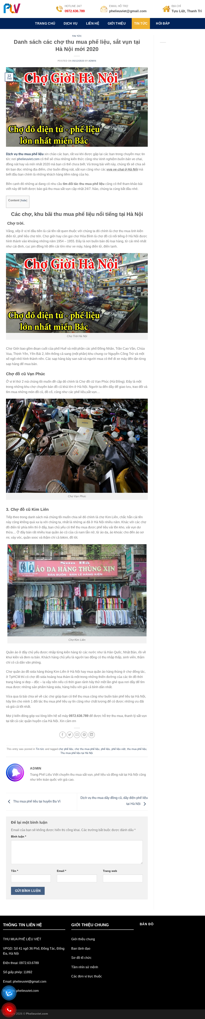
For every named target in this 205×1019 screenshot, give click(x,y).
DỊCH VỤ (70, 23)
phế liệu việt (119, 749)
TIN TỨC (141, 23)
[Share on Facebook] (62, 735)
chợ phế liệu (66, 749)
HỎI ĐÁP (163, 23)
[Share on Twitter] (69, 735)
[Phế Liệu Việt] (16, 9)
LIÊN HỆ (92, 23)
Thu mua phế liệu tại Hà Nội (76, 753)
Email (61, 870)
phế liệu (105, 749)
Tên (14, 870)
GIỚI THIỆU (117, 23)
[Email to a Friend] (77, 735)
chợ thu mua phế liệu (87, 749)
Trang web (110, 870)
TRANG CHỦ (45, 23)
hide (23, 200)
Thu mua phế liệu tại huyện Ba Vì (36, 801)
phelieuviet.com (28, 159)
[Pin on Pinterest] (84, 735)
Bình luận (18, 836)
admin (92, 61)
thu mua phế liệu (136, 749)
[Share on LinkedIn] (91, 735)
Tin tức (77, 36)
